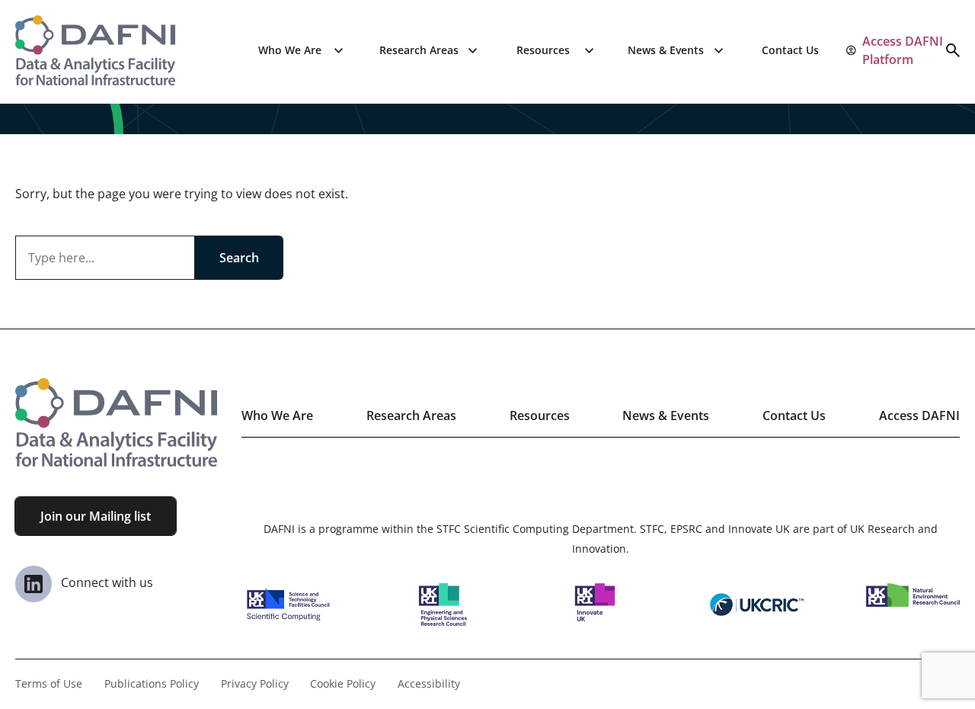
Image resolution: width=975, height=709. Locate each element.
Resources (543, 50)
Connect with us (105, 582)
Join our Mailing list (95, 516)
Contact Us (790, 50)
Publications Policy (151, 683)
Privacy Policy (255, 683)
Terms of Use (48, 683)
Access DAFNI (919, 415)
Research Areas (419, 50)
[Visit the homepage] (95, 50)
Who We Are (289, 50)
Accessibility (429, 683)
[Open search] (953, 50)
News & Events (666, 50)
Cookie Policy (343, 683)
